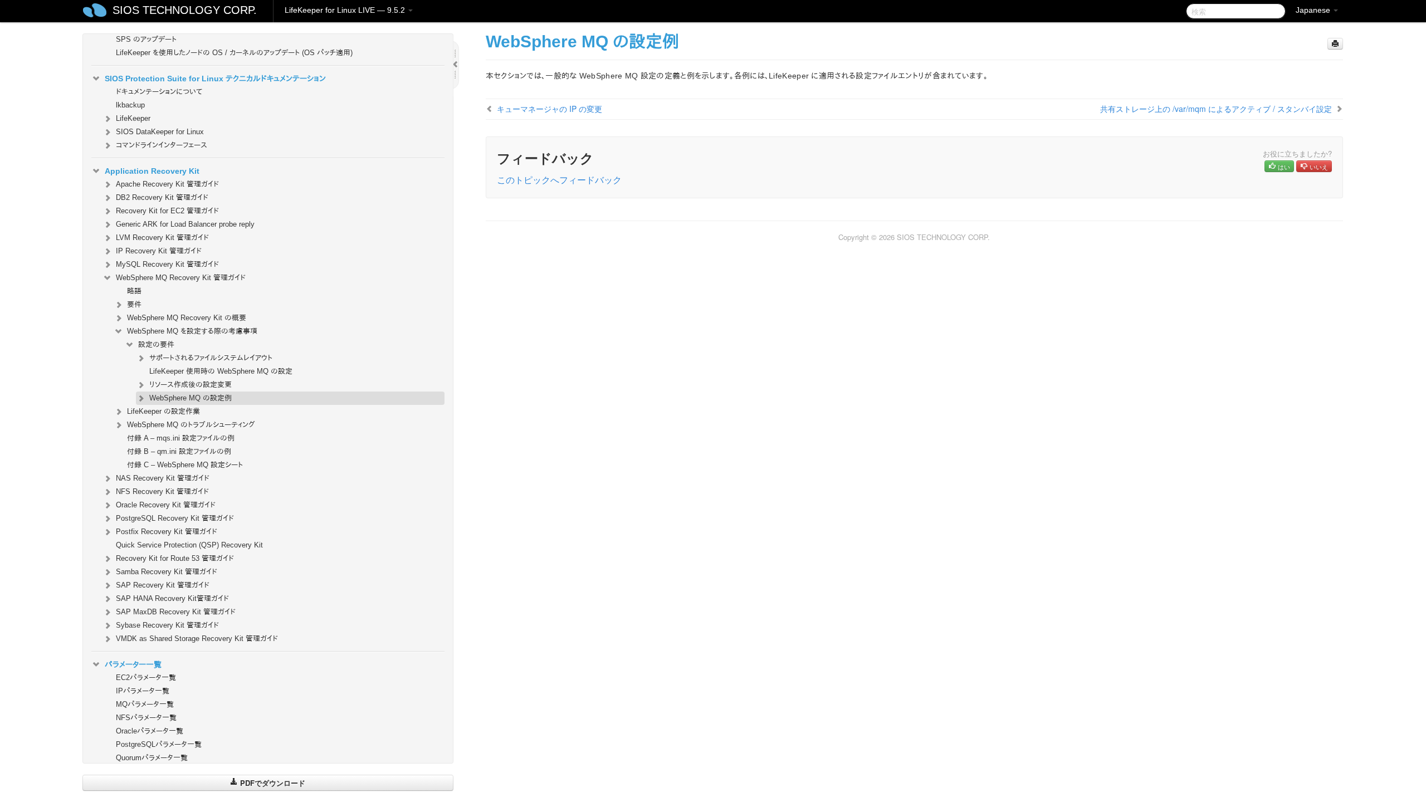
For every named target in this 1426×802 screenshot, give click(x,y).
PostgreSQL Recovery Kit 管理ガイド (175, 518)
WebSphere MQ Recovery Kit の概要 (186, 318)
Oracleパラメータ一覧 (149, 731)
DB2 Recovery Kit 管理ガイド (162, 197)
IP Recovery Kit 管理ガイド (159, 251)
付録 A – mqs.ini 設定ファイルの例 (181, 438)
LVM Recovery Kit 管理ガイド (162, 237)
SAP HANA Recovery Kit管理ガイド (172, 598)
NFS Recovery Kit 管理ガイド (162, 491)
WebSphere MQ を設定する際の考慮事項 (192, 331)
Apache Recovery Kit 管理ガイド (167, 184)
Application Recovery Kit (152, 171)
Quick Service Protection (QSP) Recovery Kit (189, 545)
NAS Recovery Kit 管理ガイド (162, 478)
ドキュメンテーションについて (159, 91)
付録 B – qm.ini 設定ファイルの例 (179, 451)
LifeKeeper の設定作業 (163, 411)
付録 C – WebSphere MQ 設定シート (185, 465)
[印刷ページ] (1335, 44)
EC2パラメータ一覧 (146, 677)
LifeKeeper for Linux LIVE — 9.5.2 (346, 10)
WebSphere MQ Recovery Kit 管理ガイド (181, 277)
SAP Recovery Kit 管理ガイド (162, 585)
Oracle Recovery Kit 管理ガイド (166, 505)
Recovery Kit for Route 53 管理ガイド (175, 558)
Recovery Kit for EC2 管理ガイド (167, 211)
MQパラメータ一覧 (145, 704)
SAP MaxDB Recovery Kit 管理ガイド (176, 612)
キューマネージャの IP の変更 (549, 109)
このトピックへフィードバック (559, 179)
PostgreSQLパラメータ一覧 (159, 744)
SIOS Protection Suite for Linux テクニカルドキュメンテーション (215, 78)
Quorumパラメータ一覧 (152, 758)
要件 (134, 304)
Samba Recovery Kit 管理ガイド (166, 572)
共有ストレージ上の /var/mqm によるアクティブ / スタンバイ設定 (1216, 109)
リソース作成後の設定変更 (190, 384)
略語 (134, 291)
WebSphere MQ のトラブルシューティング (191, 424)
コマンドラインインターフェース (161, 145)
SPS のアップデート (146, 39)
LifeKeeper (133, 118)
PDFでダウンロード (271, 782)
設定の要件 (156, 344)
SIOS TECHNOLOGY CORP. (185, 10)
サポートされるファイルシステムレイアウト (210, 358)
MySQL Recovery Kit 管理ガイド (167, 264)
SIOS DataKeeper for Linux (160, 132)
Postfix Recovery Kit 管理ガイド (166, 531)
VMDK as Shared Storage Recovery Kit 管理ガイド (197, 638)
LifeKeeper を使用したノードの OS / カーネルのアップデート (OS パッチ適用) (234, 52)
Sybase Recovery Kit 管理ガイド (167, 625)
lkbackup (130, 105)
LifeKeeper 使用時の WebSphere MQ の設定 (220, 371)
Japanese (1314, 10)
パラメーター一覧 (133, 664)
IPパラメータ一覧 (142, 691)
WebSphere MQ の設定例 (190, 398)
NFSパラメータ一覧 (146, 717)
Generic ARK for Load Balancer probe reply (185, 224)
